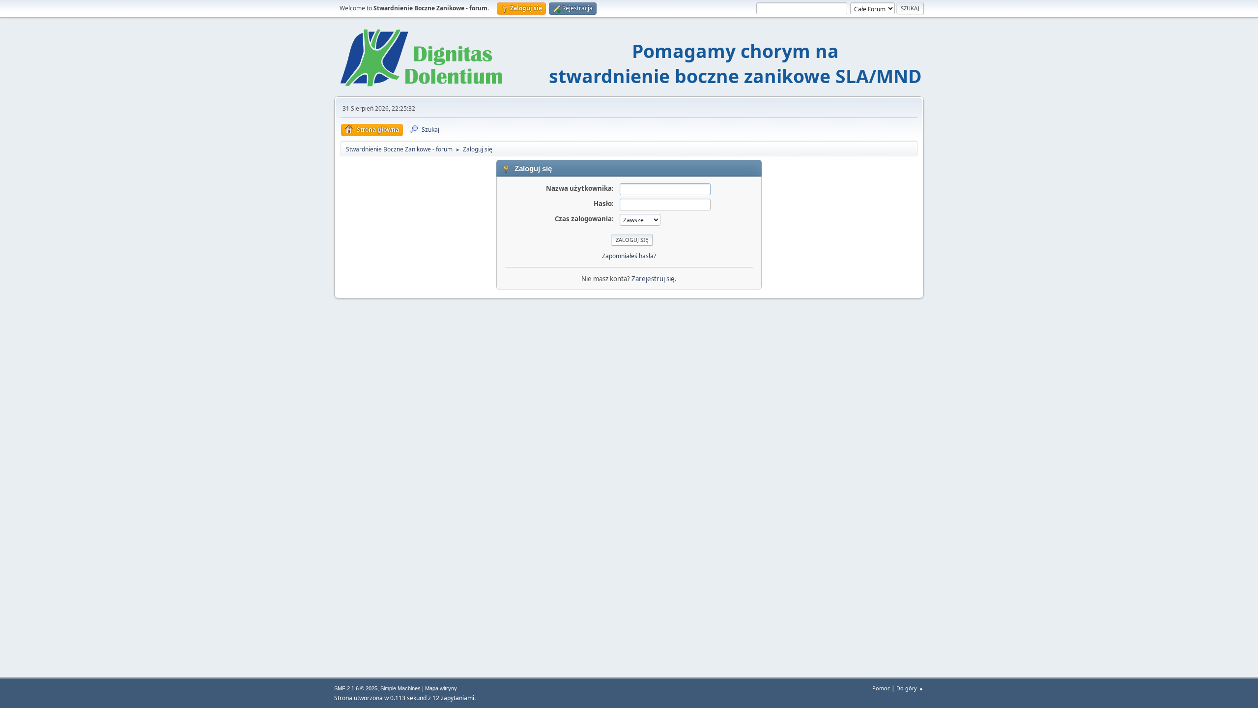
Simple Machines (400, 688)
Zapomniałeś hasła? (629, 256)
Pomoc (881, 688)
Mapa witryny (441, 688)
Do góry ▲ (910, 688)
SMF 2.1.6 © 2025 (355, 688)
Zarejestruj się (653, 278)
